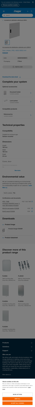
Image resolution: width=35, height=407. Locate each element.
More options (17, 394)
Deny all (17, 398)
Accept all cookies (17, 403)
